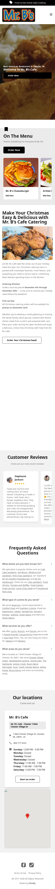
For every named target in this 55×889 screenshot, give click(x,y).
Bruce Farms (15, 670)
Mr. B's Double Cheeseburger (16, 579)
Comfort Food (8, 608)
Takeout (9, 641)
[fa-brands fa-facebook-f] (23, 865)
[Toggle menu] (51, 14)
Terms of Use (20, 873)
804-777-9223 (20, 743)
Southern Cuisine (28, 608)
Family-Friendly (11, 634)
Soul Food (8, 637)
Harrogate (7, 667)
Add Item (10, 195)
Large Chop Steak (24, 588)
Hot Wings (22, 572)
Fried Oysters (37, 585)
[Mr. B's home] (18, 15)
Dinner (33, 631)
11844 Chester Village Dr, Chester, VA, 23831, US (29, 735)
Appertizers (7, 611)
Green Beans (25, 614)
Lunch (14, 631)
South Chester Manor (29, 667)
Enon (15, 667)
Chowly (32, 883)
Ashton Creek (19, 664)
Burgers (38, 611)
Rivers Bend (32, 664)
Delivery (21, 641)
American (15, 605)
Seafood (14, 614)
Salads (17, 611)
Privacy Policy (34, 873)
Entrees (5, 614)
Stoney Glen (36, 660)
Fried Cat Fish (8, 588)
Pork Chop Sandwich (22, 575)
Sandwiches (27, 611)
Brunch (21, 631)
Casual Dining (26, 634)
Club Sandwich (35, 582)
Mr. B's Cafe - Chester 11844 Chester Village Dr (24, 725)
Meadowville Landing (19, 660)
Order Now (14, 150)
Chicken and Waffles (19, 585)
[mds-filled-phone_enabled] (31, 865)
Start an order (27, 779)
